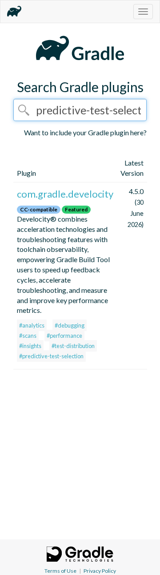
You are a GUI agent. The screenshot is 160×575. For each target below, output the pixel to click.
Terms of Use (60, 570)
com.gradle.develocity (65, 194)
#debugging (69, 325)
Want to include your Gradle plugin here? (85, 132)
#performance (64, 335)
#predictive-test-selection (51, 356)
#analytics (31, 325)
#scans (27, 335)
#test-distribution (73, 345)
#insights (30, 345)
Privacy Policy (100, 570)
